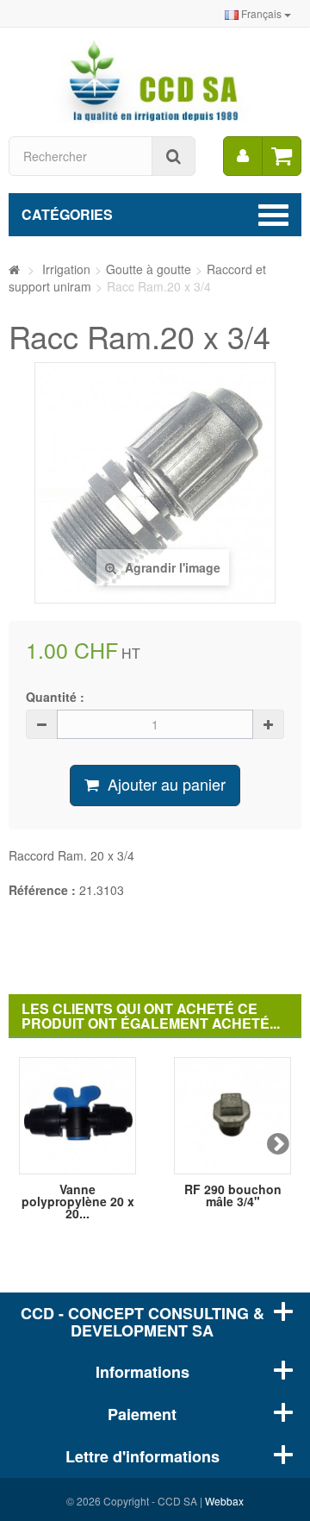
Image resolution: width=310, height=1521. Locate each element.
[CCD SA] (155, 80)
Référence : (42, 889)
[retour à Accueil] (14, 269)
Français (261, 13)
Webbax (224, 1500)
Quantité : (55, 696)
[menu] (243, 156)
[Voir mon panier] (281, 156)
